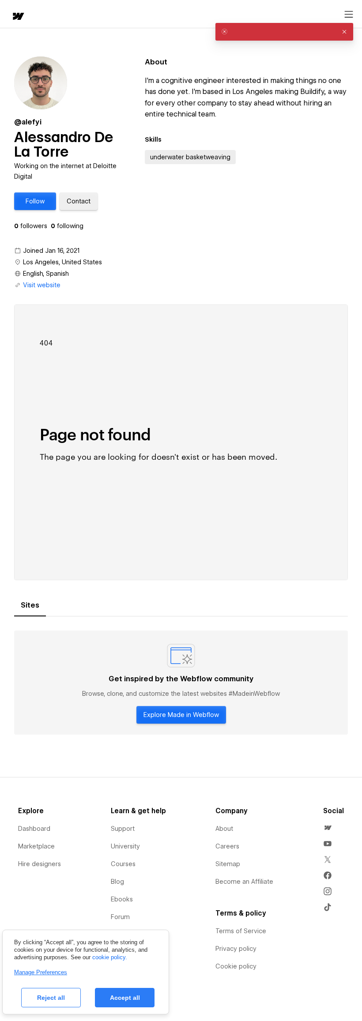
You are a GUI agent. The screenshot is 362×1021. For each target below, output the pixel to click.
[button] (35, 201)
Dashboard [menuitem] (34, 828)
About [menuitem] (224, 828)
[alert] (284, 32)
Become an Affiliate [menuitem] (244, 881)
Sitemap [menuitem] (227, 863)
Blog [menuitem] (117, 881)
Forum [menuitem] (120, 916)
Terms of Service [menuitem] (240, 931)
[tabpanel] (181, 682)
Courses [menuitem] (123, 863)
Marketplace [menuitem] (36, 846)
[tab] (30, 605)
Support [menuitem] (123, 828)
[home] (18, 17)
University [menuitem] (125, 846)
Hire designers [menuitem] (39, 863)
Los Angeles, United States (62, 262)
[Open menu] (348, 14)
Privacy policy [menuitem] (235, 948)
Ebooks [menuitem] (122, 899)
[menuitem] (327, 827)
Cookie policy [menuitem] (235, 966)
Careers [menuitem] (227, 846)
